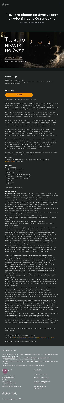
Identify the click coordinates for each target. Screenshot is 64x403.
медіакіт (4, 379)
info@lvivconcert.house (40, 374)
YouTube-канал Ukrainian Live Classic (14, 361)
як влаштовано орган (8, 377)
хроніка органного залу (9, 383)
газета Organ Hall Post (8, 385)
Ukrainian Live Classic (9, 358)
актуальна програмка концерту (11, 386)
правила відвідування (8, 376)
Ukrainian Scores (8, 365)
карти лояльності (7, 381)
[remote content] (19, 95)
